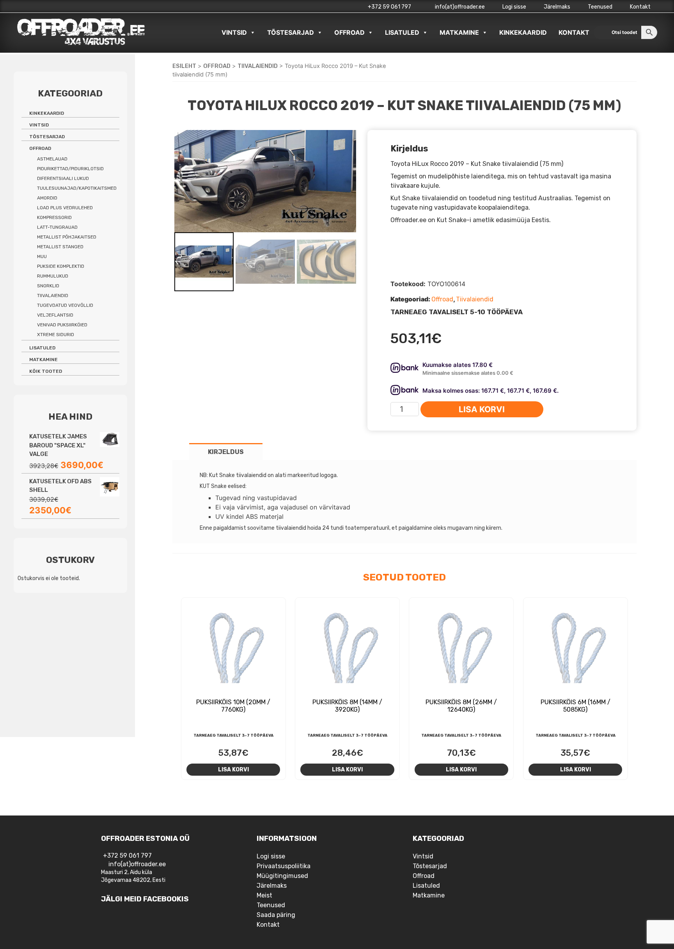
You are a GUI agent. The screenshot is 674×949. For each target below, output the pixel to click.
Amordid (47, 198)
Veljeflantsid (55, 315)
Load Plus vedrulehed (65, 207)
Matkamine (459, 32)
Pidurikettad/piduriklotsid (70, 168)
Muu (42, 256)
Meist (264, 895)
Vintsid (234, 32)
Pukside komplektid (60, 266)
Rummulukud (52, 276)
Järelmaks (557, 7)
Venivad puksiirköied (62, 325)
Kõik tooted (45, 371)
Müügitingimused (282, 876)
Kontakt (640, 7)
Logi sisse (514, 7)
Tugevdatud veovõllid (65, 305)
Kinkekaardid (523, 32)
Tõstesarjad (290, 32)
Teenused (600, 7)
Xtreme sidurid (55, 334)
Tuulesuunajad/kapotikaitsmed (77, 188)
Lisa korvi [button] (233, 769)
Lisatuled (402, 32)
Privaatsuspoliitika (283, 866)
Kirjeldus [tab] (226, 452)
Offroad (349, 32)
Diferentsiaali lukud (63, 178)
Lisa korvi (482, 409)
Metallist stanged (60, 246)
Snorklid (48, 285)
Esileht (184, 65)
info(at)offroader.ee (459, 7)
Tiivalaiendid (258, 65)
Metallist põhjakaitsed (66, 237)
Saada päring (276, 915)
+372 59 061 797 (389, 7)
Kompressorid (54, 217)
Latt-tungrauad (57, 227)
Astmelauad (52, 159)
